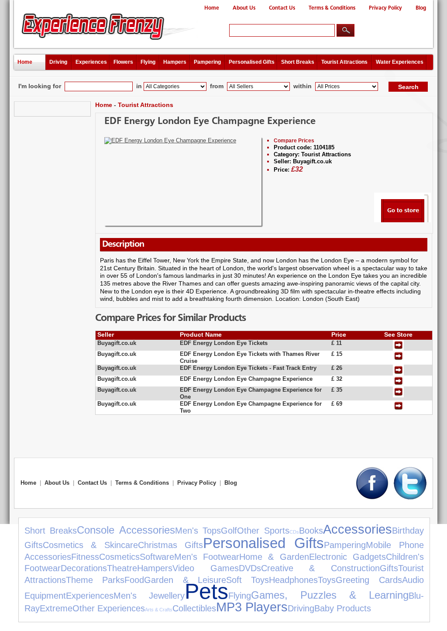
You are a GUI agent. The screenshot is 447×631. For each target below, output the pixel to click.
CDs (294, 531)
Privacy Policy (385, 8)
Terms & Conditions (332, 8)
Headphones (293, 580)
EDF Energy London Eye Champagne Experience (210, 122)
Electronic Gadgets (347, 557)
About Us (244, 8)
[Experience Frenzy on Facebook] (372, 497)
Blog (421, 8)
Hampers (174, 62)
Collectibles (194, 608)
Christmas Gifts (170, 545)
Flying (148, 62)
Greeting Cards (369, 580)
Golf (229, 530)
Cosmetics (119, 557)
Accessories (357, 529)
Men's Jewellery (149, 595)
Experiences (91, 62)
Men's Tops (198, 530)
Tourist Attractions (344, 62)
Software (157, 557)
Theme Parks (95, 580)
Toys (327, 580)
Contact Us (282, 8)
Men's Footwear (206, 557)
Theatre (122, 568)
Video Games (205, 568)
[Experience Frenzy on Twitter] (410, 497)
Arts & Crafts (158, 609)
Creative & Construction (320, 568)
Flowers (123, 62)
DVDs (250, 568)
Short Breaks (297, 62)
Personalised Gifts (252, 62)
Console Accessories (126, 530)
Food (134, 580)
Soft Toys (247, 580)
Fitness (85, 557)
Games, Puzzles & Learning (330, 595)
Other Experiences (108, 608)
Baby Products (342, 608)
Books (311, 530)
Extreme (56, 608)
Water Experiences (399, 62)
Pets (206, 591)
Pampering (207, 62)
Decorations (84, 568)
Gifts (389, 568)
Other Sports (263, 530)
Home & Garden (274, 557)
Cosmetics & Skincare (90, 545)
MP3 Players (252, 607)
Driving (58, 62)
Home (211, 8)
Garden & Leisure (185, 580)
